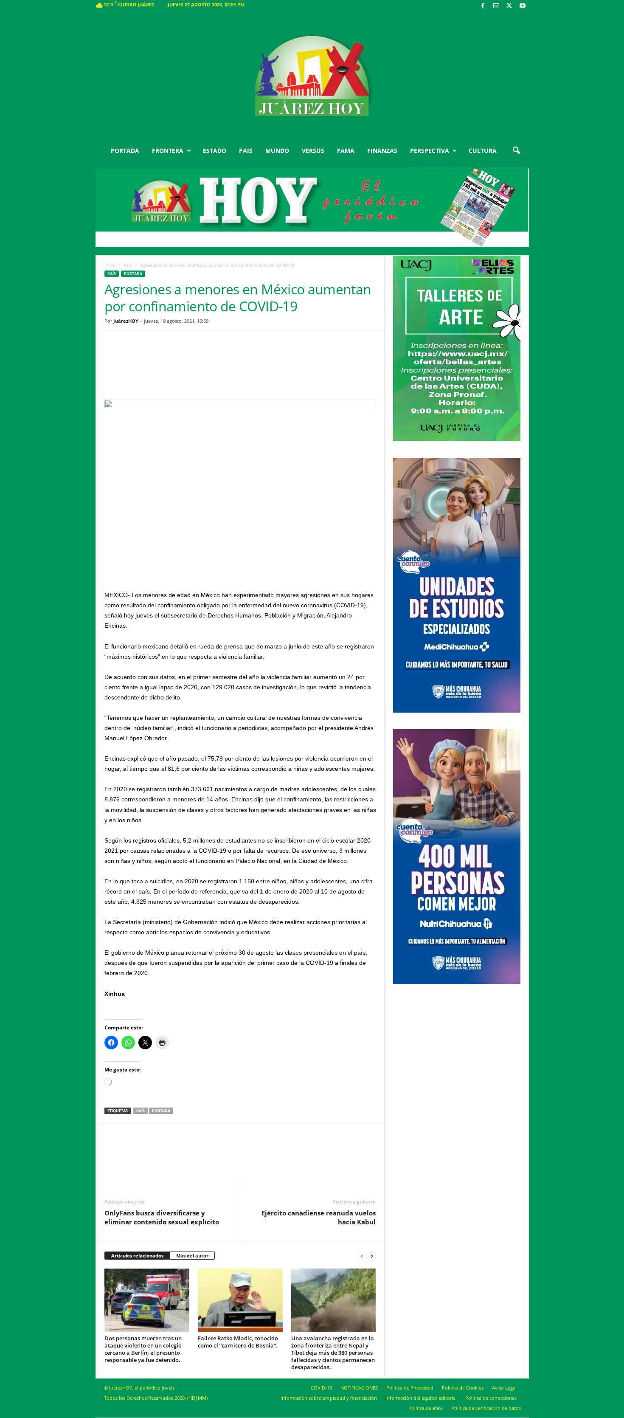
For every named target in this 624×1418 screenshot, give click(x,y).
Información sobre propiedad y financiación (329, 1398)
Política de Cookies (462, 1387)
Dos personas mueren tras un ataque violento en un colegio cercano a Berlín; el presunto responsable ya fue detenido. (143, 1349)
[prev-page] (361, 1256)
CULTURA (483, 151)
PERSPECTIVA (429, 151)
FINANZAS (382, 151)
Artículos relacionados (137, 1255)
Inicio (109, 265)
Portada (161, 1111)
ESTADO (214, 151)
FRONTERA (167, 151)
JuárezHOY (125, 321)
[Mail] (496, 6)
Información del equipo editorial (421, 1398)
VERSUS (313, 151)
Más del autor (192, 1255)
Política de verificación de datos (486, 1408)
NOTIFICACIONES (359, 1387)
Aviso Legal (504, 1387)
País (128, 265)
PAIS (246, 151)
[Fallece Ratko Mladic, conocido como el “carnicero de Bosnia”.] (240, 1300)
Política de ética (425, 1408)
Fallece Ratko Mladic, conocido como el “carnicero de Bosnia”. (238, 1341)
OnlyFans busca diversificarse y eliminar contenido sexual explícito (161, 1217)
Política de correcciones (491, 1398)
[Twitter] (509, 6)
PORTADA (125, 151)
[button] (516, 150)
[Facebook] (483, 6)
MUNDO (277, 151)
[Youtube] (522, 6)
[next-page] (372, 1256)
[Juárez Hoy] (312, 76)
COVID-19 (321, 1387)
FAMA (345, 151)
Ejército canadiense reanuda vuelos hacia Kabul (318, 1217)
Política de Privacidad (409, 1387)
